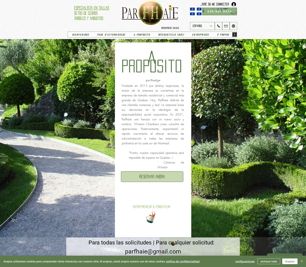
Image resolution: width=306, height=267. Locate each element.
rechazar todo (268, 261)
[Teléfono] (218, 26)
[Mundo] (233, 26)
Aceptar (289, 261)
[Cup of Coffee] (152, 217)
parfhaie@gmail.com (153, 251)
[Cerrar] (302, 261)
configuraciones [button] (245, 261)
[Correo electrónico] (226, 26)
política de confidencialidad (183, 261)
